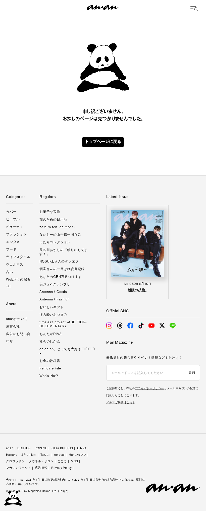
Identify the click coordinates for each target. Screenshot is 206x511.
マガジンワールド (18, 467)
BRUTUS (23, 448)
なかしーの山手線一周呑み (60, 234)
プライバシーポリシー (149, 388)
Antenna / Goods (53, 292)
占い (9, 272)
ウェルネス (14, 264)
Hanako (11, 454)
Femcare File (50, 368)
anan (9, 448)
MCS (74, 461)
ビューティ (14, 227)
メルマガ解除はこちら (120, 402)
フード (11, 249)
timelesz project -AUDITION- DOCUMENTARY (63, 324)
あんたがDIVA (50, 334)
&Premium (28, 454)
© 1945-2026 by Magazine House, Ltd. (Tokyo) (37, 491)
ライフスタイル (18, 257)
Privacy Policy (61, 467)
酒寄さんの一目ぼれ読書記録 (61, 269)
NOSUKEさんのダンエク (59, 261)
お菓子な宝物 (49, 212)
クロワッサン (15, 461)
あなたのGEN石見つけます (60, 277)
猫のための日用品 (53, 219)
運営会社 (13, 326)
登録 (191, 372)
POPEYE (41, 448)
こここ (62, 461)
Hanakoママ (77, 454)
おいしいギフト (51, 307)
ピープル (13, 219)
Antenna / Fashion (54, 299)
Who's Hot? (48, 376)
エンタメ (13, 242)
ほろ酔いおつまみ (53, 314)
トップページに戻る (103, 142)
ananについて (17, 319)
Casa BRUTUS (62, 448)
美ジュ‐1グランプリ (54, 284)
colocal (59, 454)
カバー (11, 212)
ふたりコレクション (55, 242)
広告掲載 (41, 467)
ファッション (16, 234)
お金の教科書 (49, 361)
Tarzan (45, 454)
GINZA (82, 448)
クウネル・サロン (41, 461)
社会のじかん (49, 341)
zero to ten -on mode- (57, 227)
